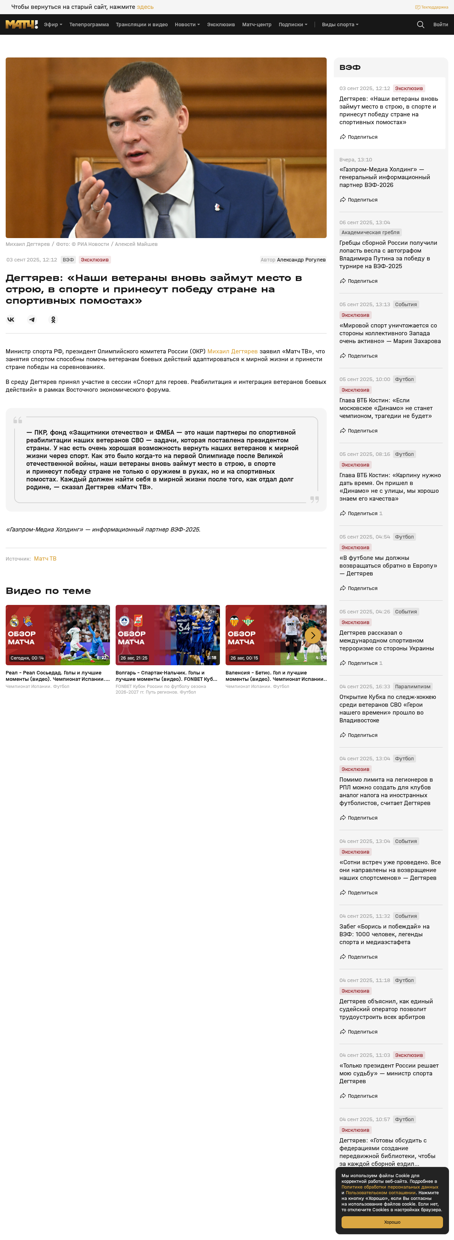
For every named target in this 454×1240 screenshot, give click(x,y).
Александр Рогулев (301, 260)
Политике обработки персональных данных (390, 1187)
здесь (145, 7)
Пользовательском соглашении (381, 1193)
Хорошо (392, 1222)
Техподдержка (434, 7)
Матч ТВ (45, 558)
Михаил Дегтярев (232, 351)
